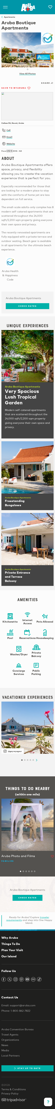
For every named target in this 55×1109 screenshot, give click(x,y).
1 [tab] (16, 66)
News (4, 1045)
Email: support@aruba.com (18, 1005)
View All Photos (27, 73)
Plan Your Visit (12, 950)
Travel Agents (9, 1034)
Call (8, 130)
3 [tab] (21, 66)
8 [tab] (36, 66)
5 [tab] (27, 66)
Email (9, 137)
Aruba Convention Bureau (17, 1029)
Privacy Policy (9, 1093)
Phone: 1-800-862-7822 (15, 1010)
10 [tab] (27, 69)
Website (10, 143)
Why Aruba (9, 937)
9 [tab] (38, 66)
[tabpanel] (27, 49)
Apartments (9, 17)
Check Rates (27, 306)
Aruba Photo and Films (18, 856)
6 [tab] (30, 66)
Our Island (8, 956)
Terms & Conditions (13, 1089)
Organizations (10, 1039)
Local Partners (10, 1055)
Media (5, 1050)
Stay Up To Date (29, 1068)
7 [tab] (33, 66)
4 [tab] (24, 66)
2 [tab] (19, 66)
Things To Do (10, 944)
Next (36, 760)
